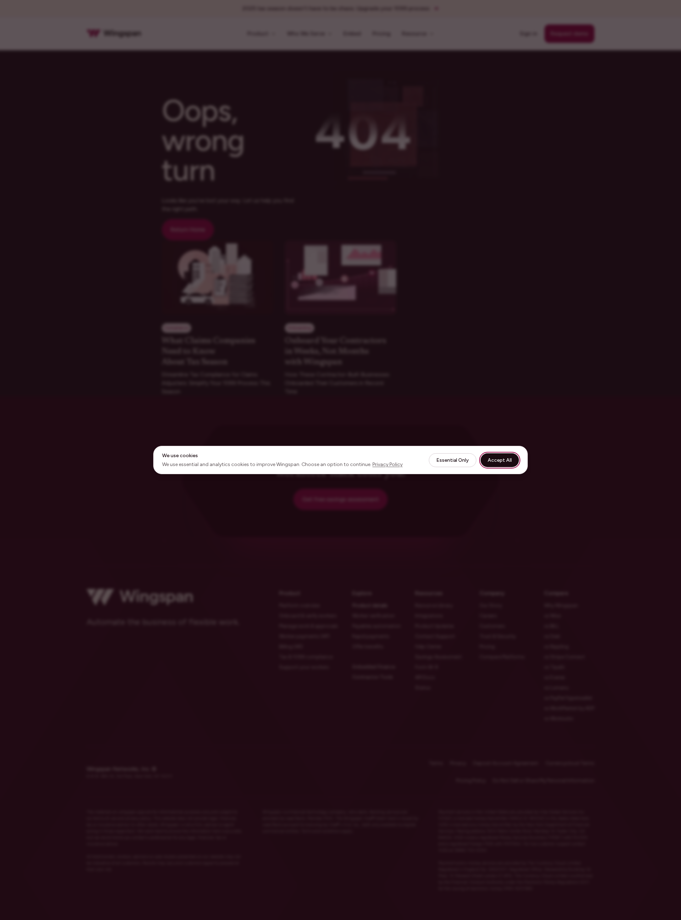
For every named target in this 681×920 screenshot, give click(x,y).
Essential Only (452, 460)
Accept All (500, 460)
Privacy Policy (387, 464)
